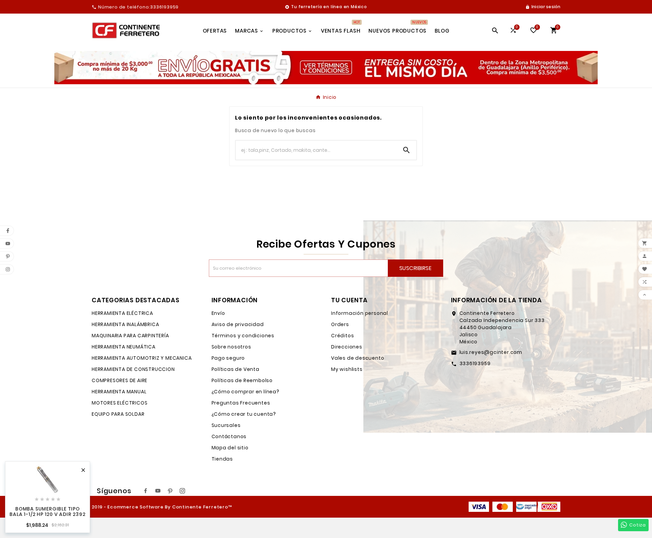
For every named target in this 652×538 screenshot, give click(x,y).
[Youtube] (158, 491)
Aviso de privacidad (238, 324)
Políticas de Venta (235, 369)
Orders (340, 324)
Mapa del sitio (230, 447)
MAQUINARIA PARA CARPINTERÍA (130, 335)
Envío (218, 313)
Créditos (342, 335)
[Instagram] (182, 491)
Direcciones (346, 346)
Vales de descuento (357, 358)
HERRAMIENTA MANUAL (119, 391)
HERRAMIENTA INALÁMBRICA (125, 324)
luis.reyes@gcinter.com (491, 352)
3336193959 (475, 363)
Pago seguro (228, 358)
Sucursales (226, 425)
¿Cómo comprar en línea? (245, 391)
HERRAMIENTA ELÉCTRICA (122, 313)
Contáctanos (229, 436)
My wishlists (347, 369)
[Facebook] (146, 491)
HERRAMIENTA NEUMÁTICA (124, 346)
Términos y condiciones (243, 335)
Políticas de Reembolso (242, 380)
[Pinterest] (170, 491)
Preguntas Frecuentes (241, 402)
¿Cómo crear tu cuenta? (244, 414)
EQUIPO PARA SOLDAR (118, 414)
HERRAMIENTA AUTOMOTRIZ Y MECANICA (142, 358)
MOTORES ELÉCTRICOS (119, 402)
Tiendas (222, 458)
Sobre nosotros (231, 346)
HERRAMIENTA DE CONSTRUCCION (133, 369)
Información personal (359, 313)
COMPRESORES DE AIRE (119, 380)
